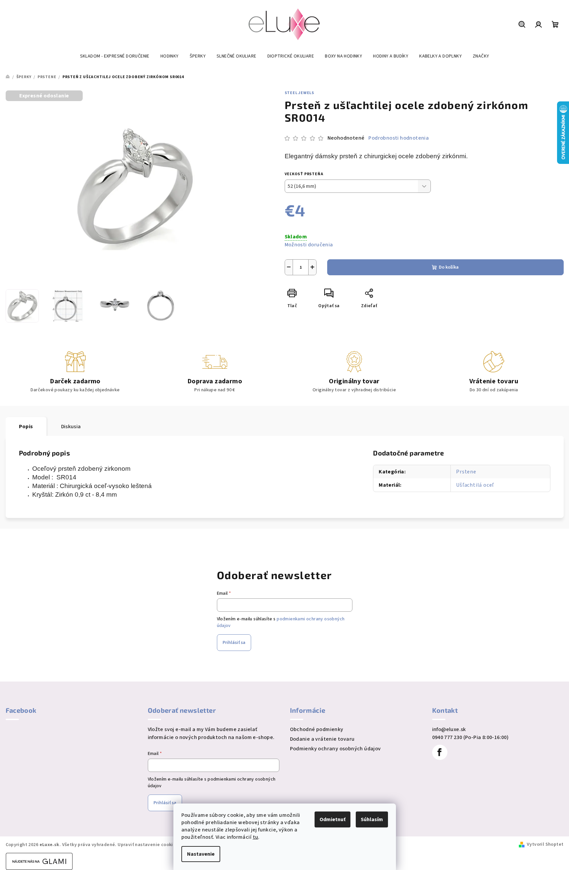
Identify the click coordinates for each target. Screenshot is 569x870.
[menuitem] (115, 56)
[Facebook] (439, 752)
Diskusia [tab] (71, 426)
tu (255, 837)
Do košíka (449, 267)
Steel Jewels (300, 93)
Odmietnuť (332, 819)
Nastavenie (201, 854)
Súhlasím (372, 819)
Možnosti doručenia (309, 244)
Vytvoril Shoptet (545, 844)
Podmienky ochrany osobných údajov (335, 748)
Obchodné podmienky (316, 729)
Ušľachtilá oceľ (475, 485)
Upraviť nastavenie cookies (148, 844)
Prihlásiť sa (234, 642)
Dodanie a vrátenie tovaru (322, 739)
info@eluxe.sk (449, 729)
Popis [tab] (26, 426)
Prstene (466, 471)
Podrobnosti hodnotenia (398, 138)
